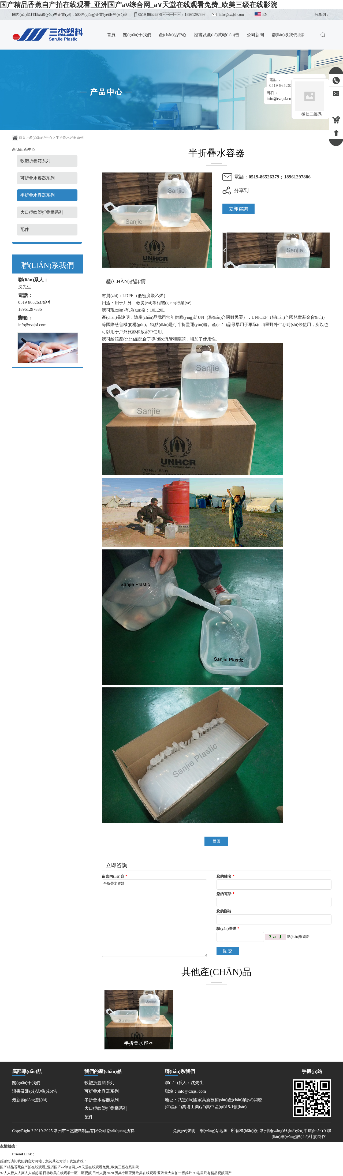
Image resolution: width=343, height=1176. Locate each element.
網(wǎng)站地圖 (214, 1131)
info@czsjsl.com (231, 15)
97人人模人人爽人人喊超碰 (21, 1173)
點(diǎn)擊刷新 (298, 937)
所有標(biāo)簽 (244, 1130)
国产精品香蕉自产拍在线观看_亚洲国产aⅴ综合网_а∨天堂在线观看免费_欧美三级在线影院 (138, 5)
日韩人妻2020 (103, 1173)
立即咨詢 (238, 209)
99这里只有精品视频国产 (212, 1173)
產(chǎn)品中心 (40, 138)
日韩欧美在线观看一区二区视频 (67, 1173)
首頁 (22, 138)
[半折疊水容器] (157, 266)
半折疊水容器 (138, 1043)
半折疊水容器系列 (70, 138)
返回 (216, 841)
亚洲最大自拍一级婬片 (174, 1173)
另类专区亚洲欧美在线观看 (135, 1173)
